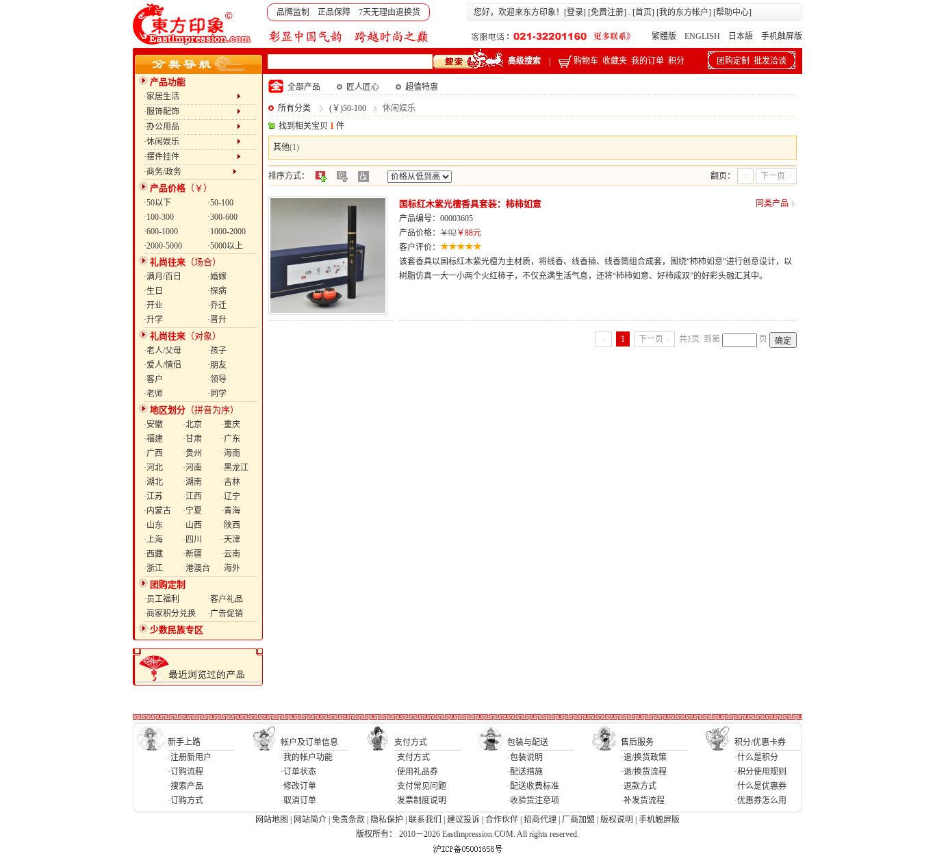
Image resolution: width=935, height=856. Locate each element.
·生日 (153, 291)
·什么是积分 (756, 757)
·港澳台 (196, 568)
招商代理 (540, 819)
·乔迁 (217, 305)
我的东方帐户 (683, 12)
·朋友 (217, 365)
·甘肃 (192, 439)
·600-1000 (161, 231)
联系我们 (425, 819)
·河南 (192, 468)
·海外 (230, 568)
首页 (643, 12)
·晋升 (217, 320)
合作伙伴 (501, 819)
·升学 (153, 320)
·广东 (230, 439)
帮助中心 (732, 12)
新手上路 (184, 742)
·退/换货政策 (644, 757)
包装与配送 (527, 742)
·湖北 (153, 482)
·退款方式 (638, 786)
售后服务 (637, 742)
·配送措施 (525, 772)
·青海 (230, 511)
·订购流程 (185, 772)
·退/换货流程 (644, 772)
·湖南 (192, 482)
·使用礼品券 (416, 772)
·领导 (217, 379)
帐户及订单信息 (309, 742)
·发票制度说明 (420, 800)
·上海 (153, 539)
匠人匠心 (362, 87)
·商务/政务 (188, 172)
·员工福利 (161, 599)
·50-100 (220, 202)
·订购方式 (185, 800)
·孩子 (217, 350)
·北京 (192, 424)
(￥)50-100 (347, 108)
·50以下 (157, 202)
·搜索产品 (185, 786)
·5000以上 (225, 246)
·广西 (153, 453)
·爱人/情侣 (162, 365)
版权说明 (616, 819)
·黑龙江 (234, 468)
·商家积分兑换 (170, 613)
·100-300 (159, 217)
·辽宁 (230, 496)
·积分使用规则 (760, 772)
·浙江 (153, 568)
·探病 (217, 291)
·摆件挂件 (190, 157)
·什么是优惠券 (760, 786)
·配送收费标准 (533, 786)
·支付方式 (412, 757)
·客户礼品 (225, 599)
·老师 (153, 394)
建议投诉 (463, 819)
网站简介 (310, 819)
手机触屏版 (781, 36)
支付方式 (410, 742)
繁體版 (664, 36)
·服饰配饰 (190, 111)
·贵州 (192, 453)
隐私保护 (386, 819)
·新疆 (192, 554)
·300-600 (222, 217)
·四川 (192, 539)
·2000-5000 (163, 246)
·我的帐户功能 (307, 757)
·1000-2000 (226, 231)
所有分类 (294, 108)
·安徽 (153, 424)
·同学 (217, 394)
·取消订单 (298, 800)
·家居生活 (190, 96)
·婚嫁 (217, 276)
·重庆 (230, 424)
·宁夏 (192, 511)
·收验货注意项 (533, 800)
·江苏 (153, 496)
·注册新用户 (190, 757)
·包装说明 (525, 757)
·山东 (153, 525)
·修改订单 (298, 786)
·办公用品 (190, 126)
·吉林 (230, 482)
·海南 (230, 453)
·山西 (192, 525)
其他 (281, 147)
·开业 (153, 305)
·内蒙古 (157, 511)
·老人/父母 (162, 350)
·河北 (153, 468)
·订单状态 (298, 772)
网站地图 (271, 819)
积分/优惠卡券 (760, 742)
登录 (575, 12)
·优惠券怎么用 (760, 800)
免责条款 (348, 819)
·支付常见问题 (420, 786)
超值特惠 (421, 87)
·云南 (230, 554)
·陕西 (230, 525)
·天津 (230, 539)
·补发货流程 (643, 800)
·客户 (153, 379)
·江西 (192, 496)
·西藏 (153, 554)
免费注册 (607, 12)
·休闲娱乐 (190, 142)
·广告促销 (225, 613)
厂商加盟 (578, 819)
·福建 (153, 439)
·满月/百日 (162, 276)
